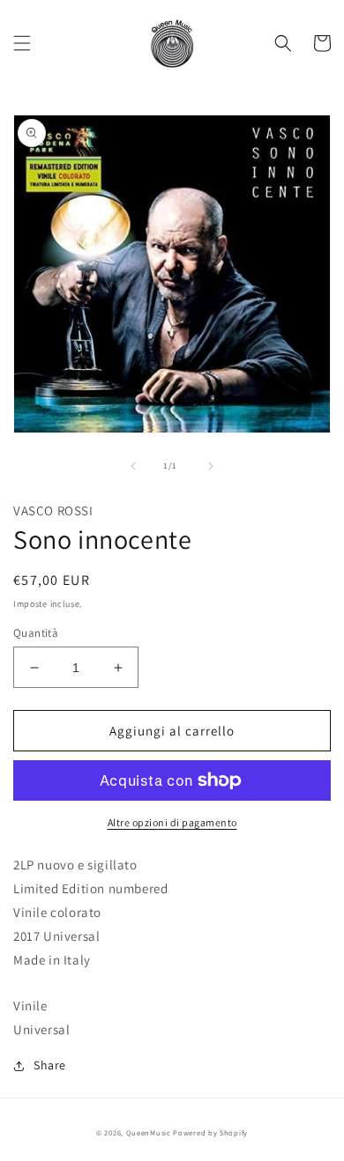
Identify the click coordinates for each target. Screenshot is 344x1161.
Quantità (35, 632)
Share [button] (50, 1065)
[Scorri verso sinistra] (133, 466)
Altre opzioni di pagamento (172, 822)
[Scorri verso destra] (210, 466)
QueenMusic (148, 1132)
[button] (22, 43)
